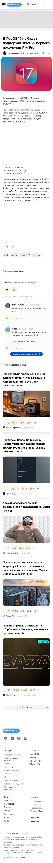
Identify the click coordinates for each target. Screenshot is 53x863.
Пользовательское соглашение (16, 833)
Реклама (35, 821)
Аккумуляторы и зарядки (11, 759)
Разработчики (37, 807)
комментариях (25, 296)
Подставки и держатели (9, 788)
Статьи (7, 796)
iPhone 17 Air (35, 764)
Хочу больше (26, 707)
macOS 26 (34, 753)
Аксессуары (10, 803)
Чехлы (7, 773)
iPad (6, 255)
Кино (6, 820)
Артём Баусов (12, 493)
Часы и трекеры (11, 770)
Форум (7, 810)
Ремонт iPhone (37, 811)
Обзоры (8, 750)
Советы (34, 796)
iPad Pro (14, 255)
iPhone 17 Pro (35, 760)
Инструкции (36, 801)
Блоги (7, 807)
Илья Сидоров (12, 552)
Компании (9, 813)
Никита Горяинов (13, 427)
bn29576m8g (18, 304)
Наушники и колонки (12, 754)
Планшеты (8, 767)
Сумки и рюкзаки (11, 780)
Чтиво (7, 817)
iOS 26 (32, 750)
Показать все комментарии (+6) (26, 354)
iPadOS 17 (25, 255)
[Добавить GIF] (14, 289)
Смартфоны (9, 763)
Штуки (6, 777)
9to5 (35, 200)
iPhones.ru (10, 857)
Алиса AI (10, 616)
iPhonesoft (27, 97)
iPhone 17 (34, 757)
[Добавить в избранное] (43, 53)
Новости (36, 255)
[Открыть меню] (4, 4)
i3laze (14, 328)
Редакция (35, 817)
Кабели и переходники (13, 783)
